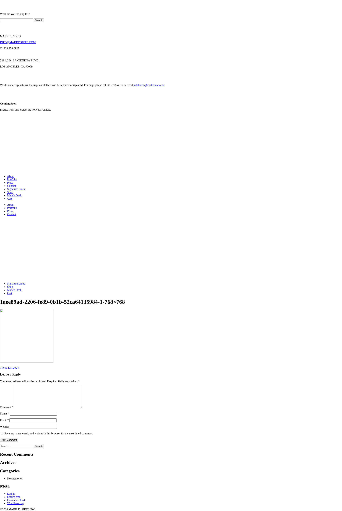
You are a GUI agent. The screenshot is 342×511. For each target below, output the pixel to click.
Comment (6, 407)
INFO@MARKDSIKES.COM (18, 42)
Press (10, 182)
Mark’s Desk (14, 195)
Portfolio (12, 179)
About (10, 176)
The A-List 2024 (9, 367)
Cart (9, 198)
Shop (10, 192)
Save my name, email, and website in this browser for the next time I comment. (48, 433)
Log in (11, 493)
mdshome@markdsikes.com (149, 85)
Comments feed (16, 500)
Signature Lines (16, 189)
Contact (11, 185)
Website (4, 426)
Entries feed (13, 496)
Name (4, 413)
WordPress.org (15, 503)
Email (4, 420)
